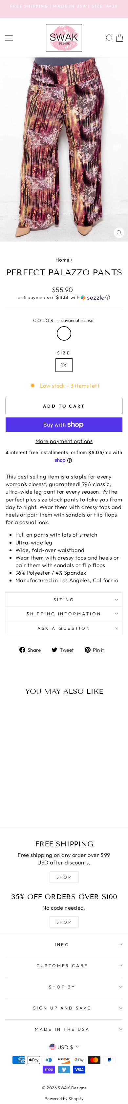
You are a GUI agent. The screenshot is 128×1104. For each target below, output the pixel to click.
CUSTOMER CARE (62, 965)
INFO (62, 944)
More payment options (64, 440)
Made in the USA (62, 1029)
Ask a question (64, 628)
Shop (64, 922)
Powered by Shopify (64, 1098)
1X (64, 365)
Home (62, 260)
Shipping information (64, 613)
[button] (64, 297)
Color (64, 320)
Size (64, 352)
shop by (62, 986)
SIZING (64, 599)
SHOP (64, 877)
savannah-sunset (64, 333)
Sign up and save (62, 1007)
